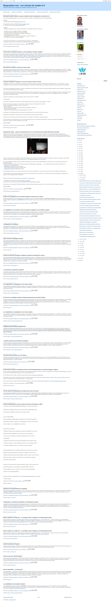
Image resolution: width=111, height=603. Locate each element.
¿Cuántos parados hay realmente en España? (15, 340)
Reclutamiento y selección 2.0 (10, 166)
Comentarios (81, 58)
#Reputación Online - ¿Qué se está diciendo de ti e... (90, 189)
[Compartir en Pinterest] (33, 43)
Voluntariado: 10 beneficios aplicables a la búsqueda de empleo (20, 502)
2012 (79, 169)
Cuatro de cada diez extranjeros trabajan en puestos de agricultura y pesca (24, 255)
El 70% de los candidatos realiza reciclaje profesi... (89, 205)
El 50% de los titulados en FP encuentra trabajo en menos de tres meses (23, 196)
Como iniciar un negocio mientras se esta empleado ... (90, 182)
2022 (79, 148)
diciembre (82, 175)
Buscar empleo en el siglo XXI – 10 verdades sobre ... (90, 226)
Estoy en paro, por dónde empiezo (12, 556)
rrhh (21, 76)
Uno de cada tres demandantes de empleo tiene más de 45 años (20, 391)
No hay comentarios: (21, 44)
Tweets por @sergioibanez (82, 64)
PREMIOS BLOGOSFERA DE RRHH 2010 (14, 326)
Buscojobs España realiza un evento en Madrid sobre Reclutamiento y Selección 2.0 (26, 16)
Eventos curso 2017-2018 (55, 11)
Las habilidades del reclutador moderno (14, 584)
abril (81, 249)
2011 (79, 171)
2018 (79, 157)
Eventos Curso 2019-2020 (29, 11)
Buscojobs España (13, 18)
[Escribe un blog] (29, 43)
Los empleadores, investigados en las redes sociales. (18, 312)
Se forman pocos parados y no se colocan (15, 355)
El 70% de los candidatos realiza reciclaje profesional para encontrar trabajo (24, 297)
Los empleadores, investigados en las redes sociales (17, 284)
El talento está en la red (9, 168)
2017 (79, 159)
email (26, 120)
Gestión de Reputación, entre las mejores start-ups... (90, 219)
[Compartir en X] (30, 43)
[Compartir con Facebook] (31, 43)
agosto (81, 241)
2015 (79, 163)
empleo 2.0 (14, 46)
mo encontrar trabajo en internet (12, 167)
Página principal (6, 11)
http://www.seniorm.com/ (20, 21)
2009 (79, 258)
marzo (81, 251)
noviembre (82, 177)
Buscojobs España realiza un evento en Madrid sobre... (90, 180)
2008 (79, 260)
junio (81, 245)
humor (78, 107)
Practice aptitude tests (81, 129)
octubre (81, 179)
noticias (17, 46)
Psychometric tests (81, 131)
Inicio (38, 597)
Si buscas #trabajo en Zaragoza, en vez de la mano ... (90, 186)
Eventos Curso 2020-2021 (16, 11)
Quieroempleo (38, 163)
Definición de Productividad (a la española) (15, 488)
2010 (79, 173)
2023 (79, 146)
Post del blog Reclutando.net (19, 588)
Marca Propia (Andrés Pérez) (83, 127)
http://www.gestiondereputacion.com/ (58, 380)
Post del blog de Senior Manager (46, 521)
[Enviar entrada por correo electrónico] (26, 44)
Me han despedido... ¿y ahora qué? (13, 569)
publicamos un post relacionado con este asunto (41, 56)
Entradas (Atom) (12, 599)
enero (81, 255)
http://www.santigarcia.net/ (24, 24)
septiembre (82, 239)
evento (78, 102)
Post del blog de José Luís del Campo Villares (12, 493)
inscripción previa (35, 41)
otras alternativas (21, 521)
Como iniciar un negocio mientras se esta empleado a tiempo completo (22, 52)
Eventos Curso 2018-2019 (42, 11)
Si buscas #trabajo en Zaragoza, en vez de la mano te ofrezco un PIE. (22, 81)
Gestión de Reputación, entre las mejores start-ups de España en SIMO (22, 404)
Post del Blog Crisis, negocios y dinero (33, 57)
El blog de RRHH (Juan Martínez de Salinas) (86, 125)
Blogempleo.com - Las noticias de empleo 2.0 (24, 5)
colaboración (9, 46)
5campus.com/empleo (81, 87)
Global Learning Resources (42, 585)
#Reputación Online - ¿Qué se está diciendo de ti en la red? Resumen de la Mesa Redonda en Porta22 (31, 132)
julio (81, 243)
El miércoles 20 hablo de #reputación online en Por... (90, 215)
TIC (78, 120)
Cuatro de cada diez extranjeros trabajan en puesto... (90, 199)
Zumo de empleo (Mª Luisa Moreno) (84, 135)
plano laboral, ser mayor (63, 392)
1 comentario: (20, 188)
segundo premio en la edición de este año (37, 329)
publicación (79, 113)
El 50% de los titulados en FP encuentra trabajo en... (90, 191)
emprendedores (80, 100)
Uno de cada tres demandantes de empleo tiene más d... (91, 217)
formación (79, 104)
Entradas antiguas (67, 597)
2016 (79, 161)
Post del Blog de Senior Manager (42, 534)
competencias (80, 93)
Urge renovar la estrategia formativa (13, 238)
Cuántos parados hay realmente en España (13, 342)
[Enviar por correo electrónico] (28, 43)
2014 (79, 165)
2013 (79, 167)
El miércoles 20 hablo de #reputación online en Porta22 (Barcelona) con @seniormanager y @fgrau (30, 369)
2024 (79, 144)
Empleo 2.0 (6, 165)
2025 (79, 142)
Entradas (81, 56)
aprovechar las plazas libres (37, 375)
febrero (81, 253)
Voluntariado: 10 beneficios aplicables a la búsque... (89, 224)
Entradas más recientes (8, 597)
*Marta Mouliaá (80, 85)
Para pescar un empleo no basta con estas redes (16, 67)
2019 (79, 154)
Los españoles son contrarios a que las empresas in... (90, 193)
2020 (79, 152)
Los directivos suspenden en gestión (13, 269)
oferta (78, 111)
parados (9, 358)
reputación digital (17, 76)
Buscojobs (33, 163)
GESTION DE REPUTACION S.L (19, 406)
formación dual (80, 105)
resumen (79, 116)
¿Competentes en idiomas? (10, 224)
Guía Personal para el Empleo (11, 544)
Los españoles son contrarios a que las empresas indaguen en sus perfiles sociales (26, 210)
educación (79, 94)
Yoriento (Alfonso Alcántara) (82, 133)
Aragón (8, 127)
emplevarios (79, 98)
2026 (79, 140)
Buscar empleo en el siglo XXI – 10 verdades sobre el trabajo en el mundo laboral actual (27, 517)
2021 (79, 150)
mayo (81, 247)
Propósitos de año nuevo (19, 507)
